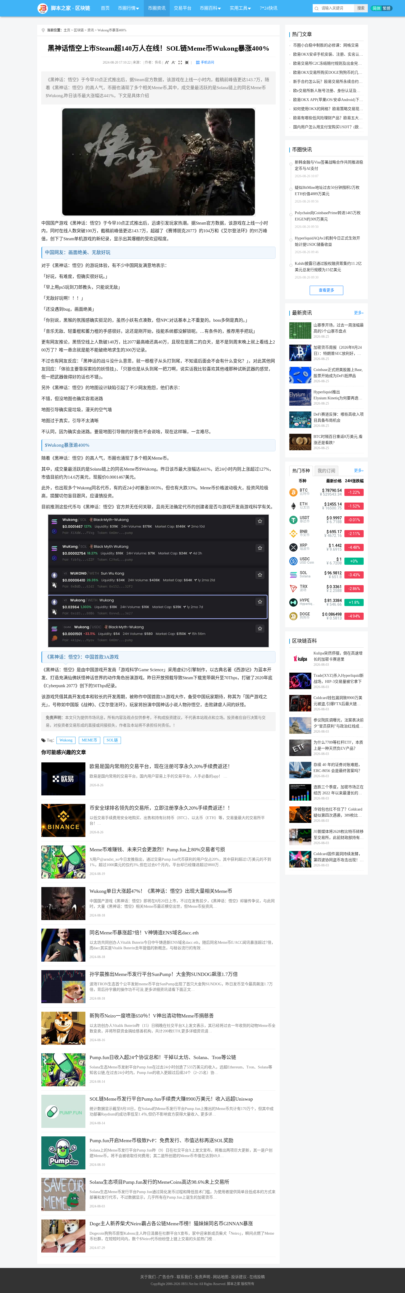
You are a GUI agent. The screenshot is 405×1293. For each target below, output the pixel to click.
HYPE (304, 600)
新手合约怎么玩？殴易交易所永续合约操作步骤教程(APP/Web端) (348, 82)
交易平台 (182, 8)
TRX (303, 586)
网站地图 (220, 1277)
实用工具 (238, 8)
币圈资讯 (157, 8)
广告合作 (166, 1277)
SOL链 (112, 740)
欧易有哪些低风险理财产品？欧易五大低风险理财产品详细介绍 (347, 118)
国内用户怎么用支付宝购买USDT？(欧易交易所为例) (338, 127)
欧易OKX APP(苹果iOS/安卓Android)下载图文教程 (336, 100)
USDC (305, 559)
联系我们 (184, 1277)
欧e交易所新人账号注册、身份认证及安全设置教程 (336, 91)
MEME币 (89, 740)
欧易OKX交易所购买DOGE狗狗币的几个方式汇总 (335, 72)
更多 (358, 313)
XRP (303, 545)
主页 (67, 30)
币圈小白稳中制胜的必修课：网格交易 (326, 45)
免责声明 (202, 1277)
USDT (305, 517)
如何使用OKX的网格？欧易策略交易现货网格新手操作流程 (343, 109)
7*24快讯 (268, 8)
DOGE (305, 614)
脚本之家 (61, 8)
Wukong (66, 740)
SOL (303, 573)
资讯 (90, 30)
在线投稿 (257, 1277)
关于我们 (148, 1277)
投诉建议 (239, 1277)
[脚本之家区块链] (42, 8)
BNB (303, 531)
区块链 (82, 8)
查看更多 (326, 290)
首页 (105, 8)
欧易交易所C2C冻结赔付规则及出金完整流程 (331, 63)
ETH (303, 504)
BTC (303, 490)
